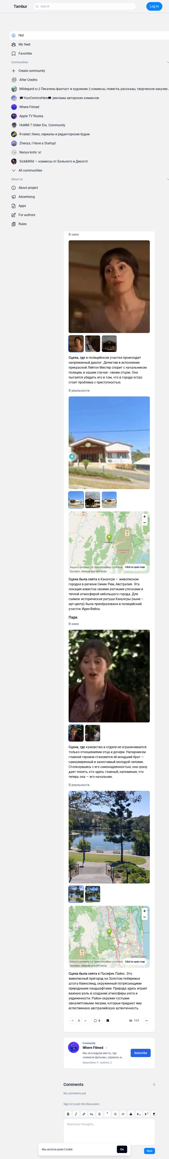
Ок (122, 1149)
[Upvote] (72, 1021)
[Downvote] (85, 1021)
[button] (20, 6)
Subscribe (140, 1053)
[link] (97, 1020)
